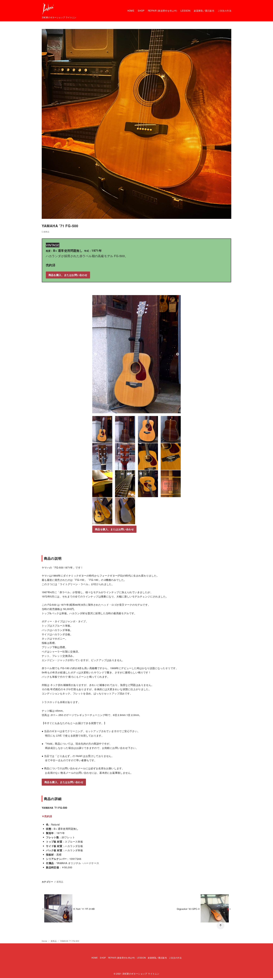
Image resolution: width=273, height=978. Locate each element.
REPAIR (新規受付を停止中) (162, 10)
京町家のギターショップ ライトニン (140, 973)
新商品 (46, 231)
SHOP (141, 10)
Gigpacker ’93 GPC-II (188, 908)
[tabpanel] (136, 354)
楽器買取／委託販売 (204, 10)
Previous (95, 354)
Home (45, 941)
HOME (130, 10)
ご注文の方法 (224, 10)
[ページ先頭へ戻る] (220, 925)
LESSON (185, 10)
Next (177, 354)
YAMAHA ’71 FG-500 (69, 941)
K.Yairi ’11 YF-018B (84, 908)
